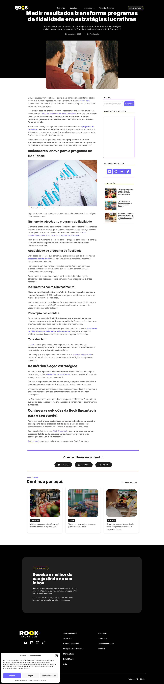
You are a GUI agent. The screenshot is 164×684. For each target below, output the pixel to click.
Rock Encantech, (60, 431)
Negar (30, 676)
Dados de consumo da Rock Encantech (58, 114)
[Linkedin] (109, 171)
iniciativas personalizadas (58, 374)
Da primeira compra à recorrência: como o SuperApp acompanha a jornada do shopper (126, 216)
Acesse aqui (33, 441)
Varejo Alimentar (70, 633)
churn (32, 344)
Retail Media (68, 659)
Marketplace (68, 654)
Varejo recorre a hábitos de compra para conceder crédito (125, 203)
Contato (101, 649)
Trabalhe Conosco (106, 8)
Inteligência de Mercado (73, 649)
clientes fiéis (84, 101)
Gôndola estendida (71, 643)
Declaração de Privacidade (37, 680)
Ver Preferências (49, 676)
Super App (67, 638)
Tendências (35, 520)
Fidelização (94, 34)
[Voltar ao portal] (122, 482)
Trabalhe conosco (106, 643)
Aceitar (12, 676)
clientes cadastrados (82, 355)
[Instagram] (116, 171)
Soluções (73, 8)
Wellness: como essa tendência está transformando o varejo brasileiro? (125, 191)
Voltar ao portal (131, 482)
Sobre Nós (61, 8)
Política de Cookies (21, 680)
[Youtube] (122, 171)
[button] (56, 656)
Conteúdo (88, 8)
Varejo (72, 520)
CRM (65, 664)
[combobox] (113, 103)
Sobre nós (102, 638)
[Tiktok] (128, 171)
